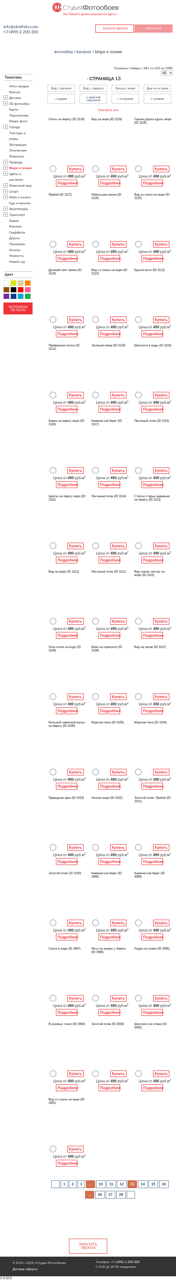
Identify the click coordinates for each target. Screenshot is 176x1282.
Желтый (13, 283)
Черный (13, 289)
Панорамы (17, 244)
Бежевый (21, 283)
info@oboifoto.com (20, 26)
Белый (6, 283)
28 (121, 1195)
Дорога (14, 238)
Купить (75, 169)
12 (122, 1184)
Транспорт (17, 215)
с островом (125, 99)
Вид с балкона (61, 88)
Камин (14, 221)
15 (153, 1184)
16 (164, 1184)
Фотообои (63, 52)
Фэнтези (15, 226)
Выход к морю (125, 88)
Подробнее (67, 183)
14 (143, 1184)
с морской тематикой (93, 99)
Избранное (153, 28)
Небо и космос (20, 197)
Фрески (14, 92)
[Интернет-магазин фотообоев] (85, 6)
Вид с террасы (93, 88)
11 (111, 1184)
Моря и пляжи (20, 168)
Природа (15, 162)
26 (100, 1195)
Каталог (83, 52)
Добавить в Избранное (53, 168)
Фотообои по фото (18, 308)
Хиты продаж (19, 86)
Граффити (17, 232)
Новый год (17, 261)
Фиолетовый (6, 296)
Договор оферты (25, 1269)
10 (101, 1184)
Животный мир (20, 185)
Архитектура (18, 209)
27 (110, 1195)
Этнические (18, 150)
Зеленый (28, 296)
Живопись (16, 156)
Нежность (16, 255)
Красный (21, 289)
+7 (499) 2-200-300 (20, 31)
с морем (61, 99)
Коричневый (6, 289)
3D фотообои (19, 104)
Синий (13, 296)
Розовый (28, 289)
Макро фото (18, 121)
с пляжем (157, 99)
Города (14, 127)
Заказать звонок (115, 28)
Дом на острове (157, 88)
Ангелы (14, 250)
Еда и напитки (19, 203)
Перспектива (18, 115)
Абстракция (18, 144)
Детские (15, 98)
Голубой (21, 296)
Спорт (13, 191)
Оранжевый (28, 283)
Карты (13, 109)
